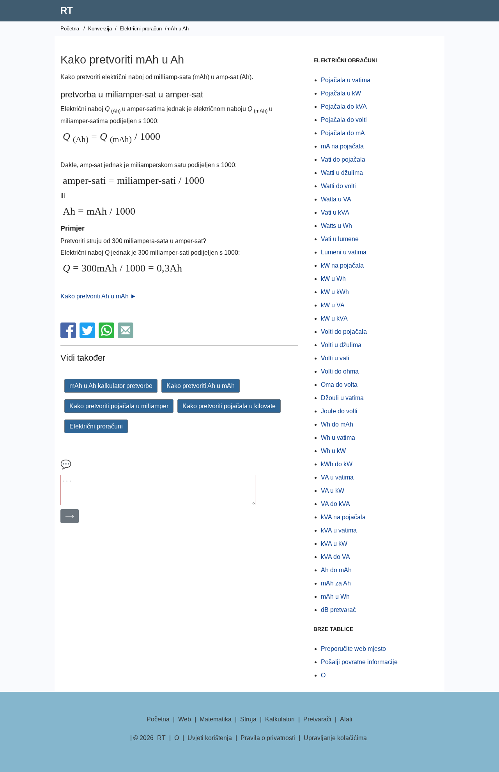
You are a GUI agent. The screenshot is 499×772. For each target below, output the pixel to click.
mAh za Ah (336, 583)
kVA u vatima (339, 530)
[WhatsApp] (107, 336)
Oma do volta (339, 384)
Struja (248, 719)
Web (184, 719)
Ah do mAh (336, 570)
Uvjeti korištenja (210, 738)
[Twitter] (88, 336)
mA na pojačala (342, 146)
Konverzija (100, 29)
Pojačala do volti (344, 119)
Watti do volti (338, 186)
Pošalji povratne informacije (359, 662)
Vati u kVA (335, 212)
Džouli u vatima (342, 398)
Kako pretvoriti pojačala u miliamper (118, 406)
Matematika (216, 719)
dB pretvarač (338, 609)
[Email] (126, 336)
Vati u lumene (340, 239)
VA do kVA (335, 504)
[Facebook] (69, 336)
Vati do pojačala (343, 159)
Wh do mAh (337, 424)
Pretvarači (317, 719)
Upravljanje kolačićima (335, 738)
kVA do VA (335, 556)
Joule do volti (339, 411)
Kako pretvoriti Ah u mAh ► (98, 296)
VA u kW (332, 490)
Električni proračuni (96, 426)
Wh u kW (333, 451)
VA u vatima (337, 477)
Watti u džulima (342, 172)
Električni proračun (141, 29)
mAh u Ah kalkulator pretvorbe (110, 385)
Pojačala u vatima (345, 80)
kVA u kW (334, 543)
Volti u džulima (341, 345)
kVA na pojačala (343, 517)
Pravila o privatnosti (268, 738)
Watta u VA (336, 199)
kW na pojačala (342, 265)
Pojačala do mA (343, 133)
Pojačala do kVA (344, 106)
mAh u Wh (335, 596)
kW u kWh (335, 292)
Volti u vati (335, 358)
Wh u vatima (338, 437)
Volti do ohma (340, 371)
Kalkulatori (280, 719)
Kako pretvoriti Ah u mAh (200, 385)
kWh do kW (336, 464)
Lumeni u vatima (343, 252)
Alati (346, 719)
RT (66, 10)
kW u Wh (333, 278)
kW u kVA (334, 318)
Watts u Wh (336, 225)
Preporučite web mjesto (353, 648)
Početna (69, 29)
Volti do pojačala (344, 331)
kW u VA (333, 305)
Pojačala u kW (341, 93)
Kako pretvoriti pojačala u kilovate (229, 406)
